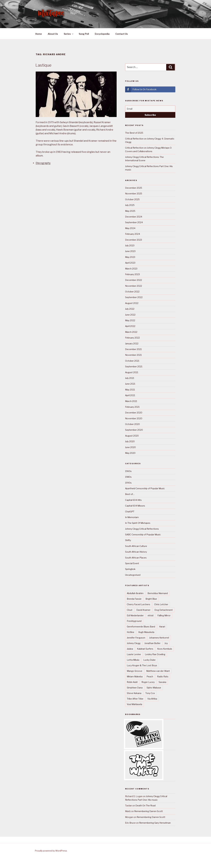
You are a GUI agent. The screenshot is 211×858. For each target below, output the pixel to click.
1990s (128, 482)
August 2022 (131, 303)
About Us (53, 34)
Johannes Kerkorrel (159, 637)
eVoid (150, 615)
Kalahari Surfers (145, 648)
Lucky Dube (149, 660)
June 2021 (130, 383)
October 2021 (132, 360)
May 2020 (130, 453)
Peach (150, 676)
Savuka (162, 682)
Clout (129, 610)
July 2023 (129, 245)
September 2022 (134, 297)
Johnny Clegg (133, 643)
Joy (166, 643)
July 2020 (130, 441)
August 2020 (132, 435)
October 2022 (132, 291)
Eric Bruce (130, 822)
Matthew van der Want (158, 671)
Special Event (132, 563)
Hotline (130, 632)
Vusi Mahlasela (134, 704)
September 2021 (133, 366)
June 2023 (130, 251)
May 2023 (130, 257)
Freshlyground (134, 621)
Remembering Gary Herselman (155, 822)
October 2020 (132, 424)
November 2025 (133, 193)
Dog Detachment (163, 610)
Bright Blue (151, 598)
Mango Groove (134, 671)
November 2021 (133, 355)
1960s (128, 471)
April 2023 (130, 262)
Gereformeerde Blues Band (141, 626)
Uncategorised (132, 575)
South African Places (136, 557)
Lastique (43, 65)
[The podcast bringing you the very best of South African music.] (143, 778)
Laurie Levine (134, 654)
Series (67, 34)
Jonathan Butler (152, 643)
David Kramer (143, 610)
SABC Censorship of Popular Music (143, 534)
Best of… (130, 494)
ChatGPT (129, 511)
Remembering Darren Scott (148, 811)
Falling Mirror (164, 615)
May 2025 (130, 211)
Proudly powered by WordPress (51, 850)
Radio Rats (162, 676)
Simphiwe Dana (135, 687)
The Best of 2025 (134, 132)
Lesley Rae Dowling (155, 654)
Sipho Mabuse (154, 687)
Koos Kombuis (164, 648)
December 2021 (133, 349)
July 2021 (129, 378)
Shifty (128, 540)
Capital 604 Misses (135, 505)
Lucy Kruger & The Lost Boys (142, 665)
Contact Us (121, 34)
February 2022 (132, 337)
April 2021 (130, 395)
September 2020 (134, 430)
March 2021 (131, 401)
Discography (43, 163)
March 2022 (131, 332)
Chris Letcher (161, 604)
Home (38, 34)
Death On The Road (145, 805)
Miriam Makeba (135, 676)
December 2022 (133, 280)
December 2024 (133, 216)
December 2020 (133, 412)
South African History (136, 551)
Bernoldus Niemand (158, 593)
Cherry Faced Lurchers (138, 604)
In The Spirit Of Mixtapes (137, 523)
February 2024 (132, 234)
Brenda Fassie (134, 598)
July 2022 (129, 309)
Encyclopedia (102, 34)
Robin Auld (132, 682)
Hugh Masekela (146, 632)
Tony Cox (150, 693)
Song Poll (84, 34)
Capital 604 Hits (133, 500)
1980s (128, 477)
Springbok (130, 569)
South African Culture (136, 546)
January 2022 (131, 343)
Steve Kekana (134, 693)
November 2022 (133, 286)
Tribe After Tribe (135, 698)
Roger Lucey (148, 682)
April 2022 (130, 326)
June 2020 (130, 447)
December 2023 (133, 239)
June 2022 (130, 314)
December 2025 (133, 188)
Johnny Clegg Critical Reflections (142, 529)
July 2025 (130, 205)
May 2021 (130, 389)
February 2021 (132, 407)
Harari (162, 626)
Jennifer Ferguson (136, 637)
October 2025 (132, 199)
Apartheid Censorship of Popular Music (145, 488)
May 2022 (130, 320)
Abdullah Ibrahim (135, 593)
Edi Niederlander (135, 615)
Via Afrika (152, 698)
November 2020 (133, 418)
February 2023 (132, 274)
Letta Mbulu (133, 660)
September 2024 (134, 222)
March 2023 (131, 268)
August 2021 (131, 372)
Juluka (130, 648)
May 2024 (130, 228)
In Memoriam (132, 517)
